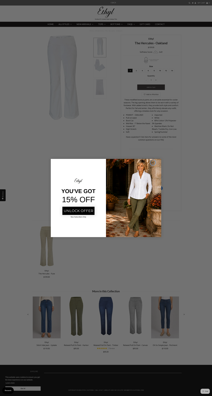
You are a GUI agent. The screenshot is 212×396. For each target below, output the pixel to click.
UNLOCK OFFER (78, 211)
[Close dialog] (153, 162)
